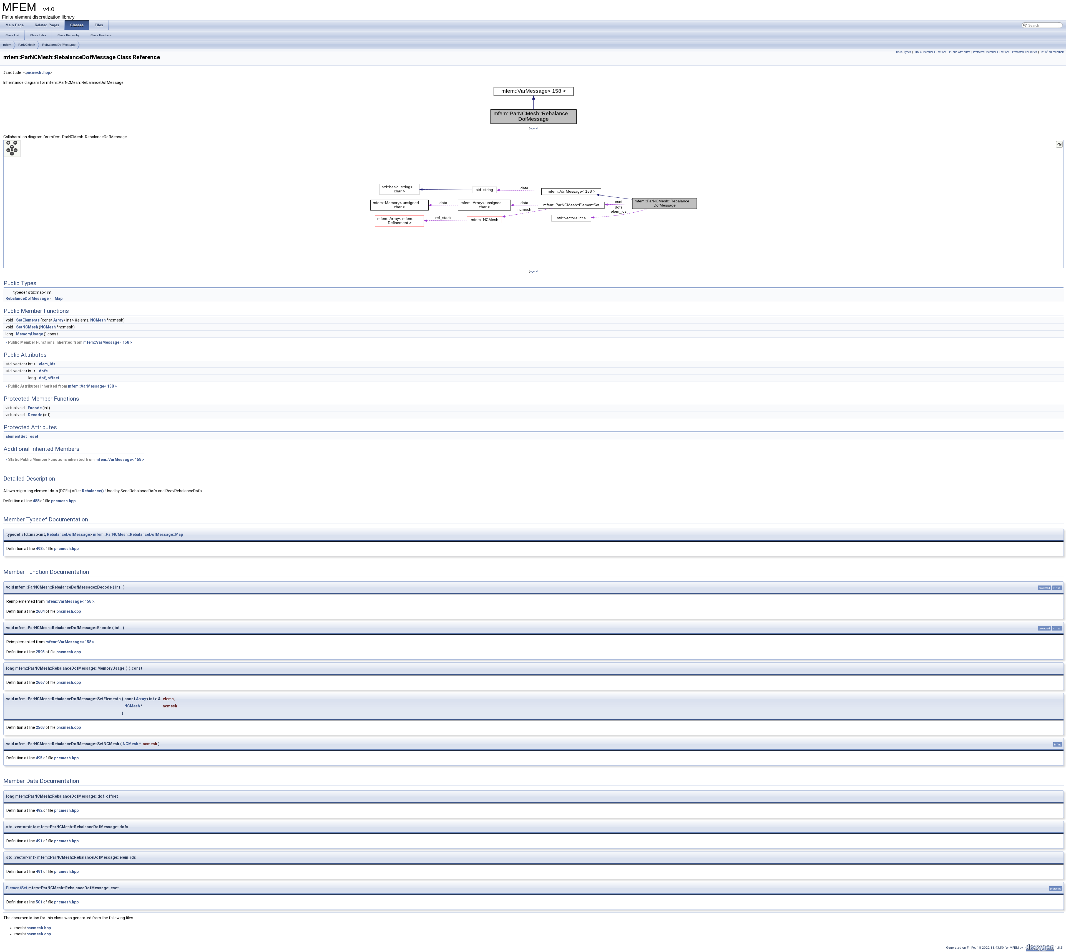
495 (39, 758)
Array (58, 320)
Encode (35, 408)
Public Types (902, 52)
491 (39, 841)
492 (39, 810)
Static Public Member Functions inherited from (75, 459)
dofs (43, 371)
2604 (40, 611)
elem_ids (47, 364)
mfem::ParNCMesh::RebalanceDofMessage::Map (138, 534)
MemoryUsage (29, 334)
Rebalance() (93, 491)
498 (39, 548)
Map (58, 298)
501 (39, 902)
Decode (35, 415)
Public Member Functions (930, 52)
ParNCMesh (26, 44)
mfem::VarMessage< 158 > (107, 342)
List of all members (1052, 52)
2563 (40, 727)
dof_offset (49, 378)
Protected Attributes (1024, 52)
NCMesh (98, 320)
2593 (40, 652)
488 (36, 501)
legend (534, 128)
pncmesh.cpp (68, 611)
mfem (7, 44)
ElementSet (16, 436)
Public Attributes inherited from (62, 386)
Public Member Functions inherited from (69, 342)
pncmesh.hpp (38, 72)
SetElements (28, 320)
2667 (40, 682)
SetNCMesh (27, 327)
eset (34, 436)
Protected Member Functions (991, 52)
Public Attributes (960, 52)
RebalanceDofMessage (59, 44)
